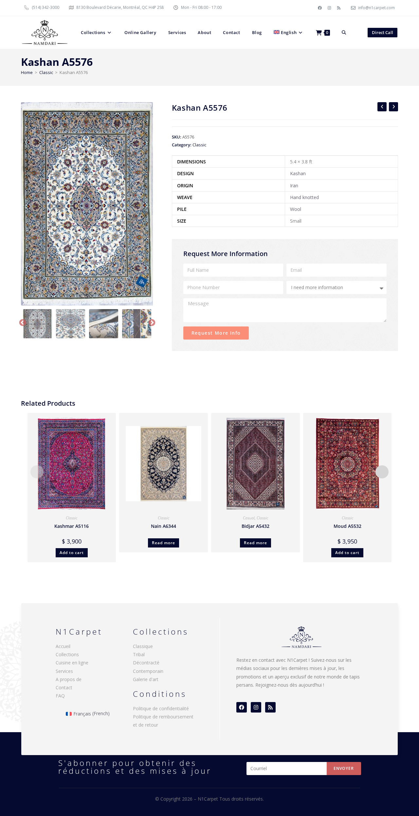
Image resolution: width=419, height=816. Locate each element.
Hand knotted (304, 197)
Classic (46, 72)
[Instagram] (329, 8)
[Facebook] (320, 8)
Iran (294, 185)
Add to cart (72, 552)
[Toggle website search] (344, 32)
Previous (22, 322)
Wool (295, 209)
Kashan (298, 173)
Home (27, 72)
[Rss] (339, 8)
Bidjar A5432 (255, 526)
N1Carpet (208, 799)
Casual (249, 518)
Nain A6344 (163, 526)
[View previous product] (382, 106)
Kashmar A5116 (71, 526)
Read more (163, 543)
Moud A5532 (347, 526)
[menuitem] (289, 32)
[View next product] (393, 106)
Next (151, 322)
